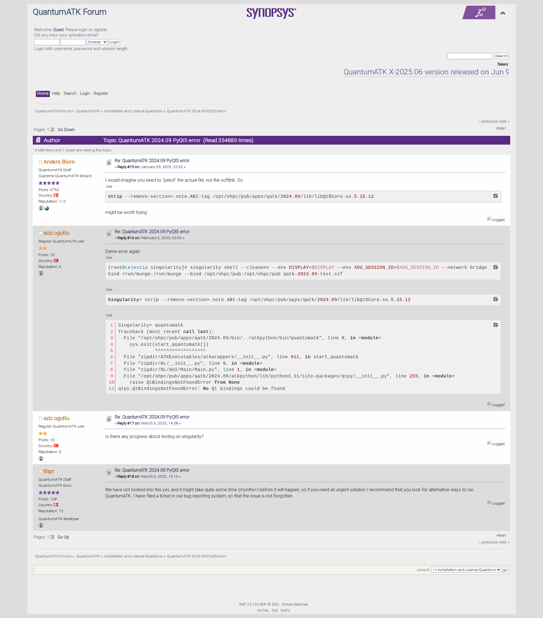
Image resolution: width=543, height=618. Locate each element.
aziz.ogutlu (56, 232)
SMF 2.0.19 (248, 604)
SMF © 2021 (269, 604)
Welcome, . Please (56, 29)
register (100, 29)
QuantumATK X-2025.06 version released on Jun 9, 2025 (426, 71)
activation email (82, 35)
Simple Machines (295, 604)
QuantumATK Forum (70, 12)
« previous (488, 121)
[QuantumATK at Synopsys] (46, 209)
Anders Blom (59, 161)
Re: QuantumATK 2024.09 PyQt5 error (152, 160)
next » (504, 121)
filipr (49, 471)
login (83, 29)
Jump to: (423, 570)
